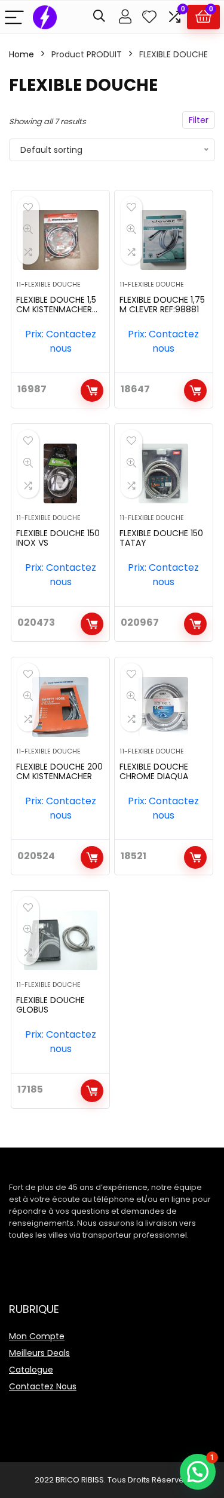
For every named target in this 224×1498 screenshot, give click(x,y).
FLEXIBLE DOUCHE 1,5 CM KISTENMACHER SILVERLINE (56, 309)
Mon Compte (37, 1336)
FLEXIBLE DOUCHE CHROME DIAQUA (153, 771)
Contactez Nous (42, 1386)
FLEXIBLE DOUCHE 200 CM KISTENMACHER (59, 771)
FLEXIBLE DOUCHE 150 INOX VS (58, 538)
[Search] (99, 17)
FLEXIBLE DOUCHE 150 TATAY (161, 538)
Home (21, 54)
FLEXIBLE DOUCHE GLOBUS (50, 1005)
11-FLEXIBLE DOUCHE (48, 284)
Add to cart (92, 390)
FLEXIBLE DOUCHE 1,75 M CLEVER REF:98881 (162, 304)
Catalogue (31, 1370)
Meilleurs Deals (39, 1353)
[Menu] (14, 17)
